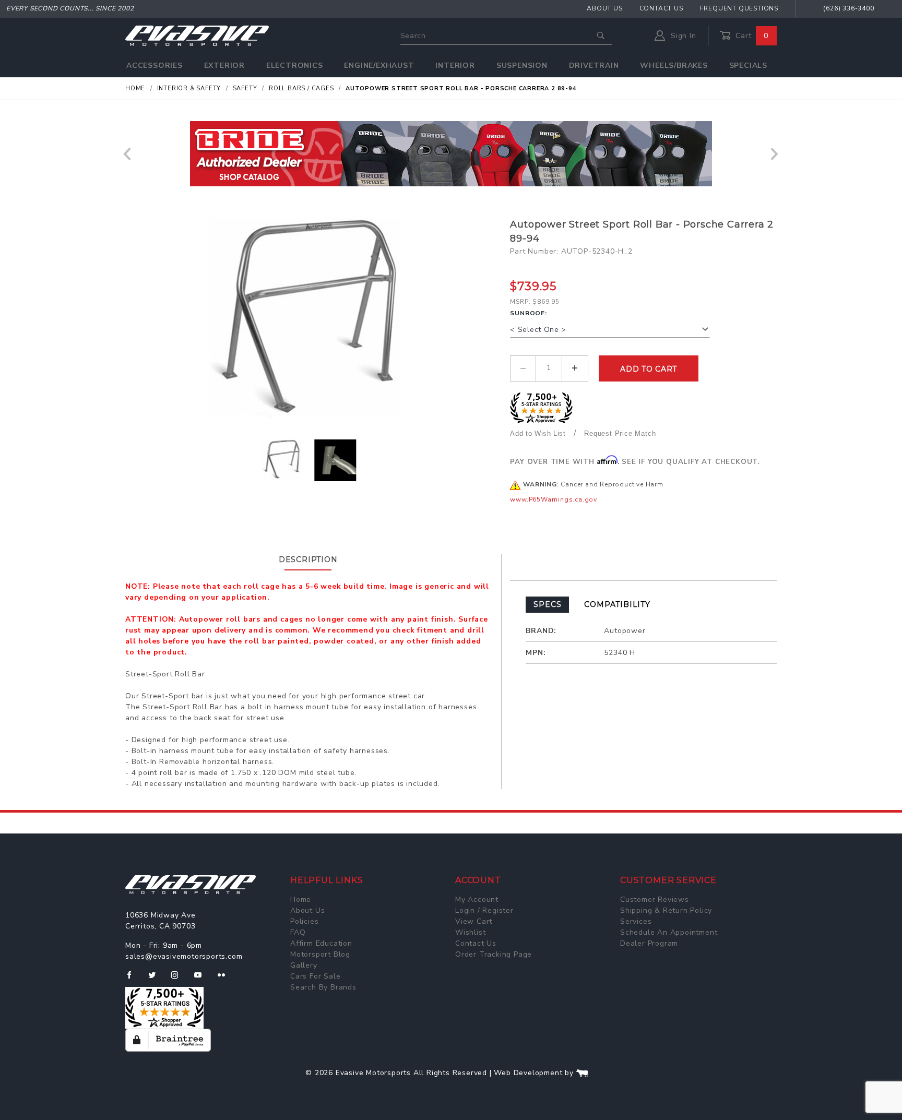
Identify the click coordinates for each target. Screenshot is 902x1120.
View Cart (473, 921)
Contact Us (661, 8)
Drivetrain (594, 65)
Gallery (303, 965)
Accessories (154, 65)
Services (635, 921)
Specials (748, 65)
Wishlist (470, 932)
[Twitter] (156, 979)
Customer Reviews (654, 899)
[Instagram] (179, 979)
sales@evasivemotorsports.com (183, 956)
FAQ (297, 932)
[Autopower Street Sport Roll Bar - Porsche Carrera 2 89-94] (313, 322)
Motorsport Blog (320, 954)
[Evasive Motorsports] (197, 35)
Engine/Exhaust (379, 65)
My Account (477, 899)
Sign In (682, 36)
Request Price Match (620, 433)
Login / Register (484, 910)
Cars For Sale (315, 976)
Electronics (294, 65)
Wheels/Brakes (673, 65)
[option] (451, 153)
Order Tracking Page (493, 954)
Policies (304, 921)
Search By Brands (323, 987)
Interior (454, 65)
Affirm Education (321, 943)
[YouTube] (202, 979)
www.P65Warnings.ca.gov (553, 499)
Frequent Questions (739, 8)
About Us (604, 8)
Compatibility (617, 604)
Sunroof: (528, 313)
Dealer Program (649, 943)
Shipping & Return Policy (666, 910)
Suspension (522, 65)
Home (300, 899)
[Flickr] (226, 979)
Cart (750, 36)
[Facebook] (133, 979)
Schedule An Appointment (668, 932)
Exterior (224, 65)
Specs (547, 604)
